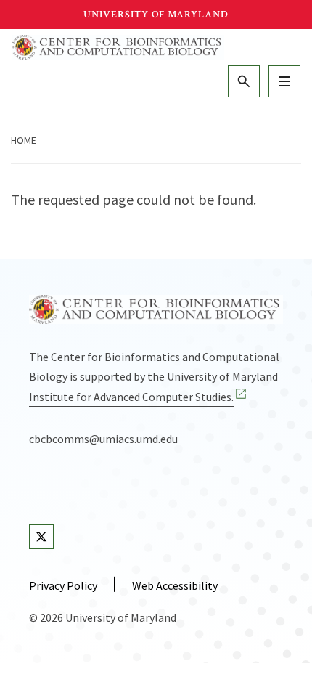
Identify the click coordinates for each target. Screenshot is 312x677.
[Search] (244, 81)
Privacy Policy (63, 585)
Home (23, 140)
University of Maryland (156, 14)
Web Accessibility (175, 585)
